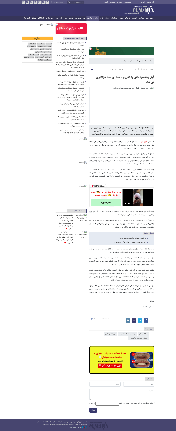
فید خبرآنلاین (47, 2)
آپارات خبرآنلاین (31, 2)
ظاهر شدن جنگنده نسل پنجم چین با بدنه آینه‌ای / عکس (71, 118)
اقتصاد (134, 18)
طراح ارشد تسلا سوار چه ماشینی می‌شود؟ (72, 50)
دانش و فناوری (92, 18)
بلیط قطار (48, 57)
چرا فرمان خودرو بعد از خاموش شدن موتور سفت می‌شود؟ (71, 124)
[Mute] (129, 203)
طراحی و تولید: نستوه (75, 427)
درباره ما (119, 2)
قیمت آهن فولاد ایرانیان (43, 52)
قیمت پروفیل (39, 57)
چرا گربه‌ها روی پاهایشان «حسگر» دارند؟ (70, 71)
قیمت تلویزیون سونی (44, 46)
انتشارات (41, 18)
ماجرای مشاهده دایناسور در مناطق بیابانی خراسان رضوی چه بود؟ (72, 131)
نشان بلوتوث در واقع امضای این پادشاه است (70, 44)
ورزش (107, 18)
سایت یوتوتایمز (29, 57)
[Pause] (125, 203)
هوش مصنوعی (80, 18)
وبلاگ (34, 18)
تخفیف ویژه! (106, 202)
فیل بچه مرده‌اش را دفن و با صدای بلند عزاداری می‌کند (125, 79)
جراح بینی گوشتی (45, 49)
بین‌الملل (114, 18)
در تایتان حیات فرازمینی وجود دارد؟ (132, 238)
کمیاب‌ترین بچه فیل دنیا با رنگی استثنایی (130, 242)
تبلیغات (112, 2)
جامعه (121, 18)
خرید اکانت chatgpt (44, 60)
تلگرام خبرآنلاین (43, 2)
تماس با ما (127, 2)
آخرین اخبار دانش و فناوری (74, 38)
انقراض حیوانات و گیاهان (139, 338)
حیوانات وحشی (110, 333)
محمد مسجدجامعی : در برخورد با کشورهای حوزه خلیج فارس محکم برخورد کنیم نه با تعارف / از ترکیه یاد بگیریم (64, 237)
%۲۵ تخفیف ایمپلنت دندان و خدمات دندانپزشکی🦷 (110, 355)
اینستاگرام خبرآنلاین (39, 2)
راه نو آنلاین (40, 43)
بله (27, 2)
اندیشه (71, 18)
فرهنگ (127, 18)
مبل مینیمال (31, 46)
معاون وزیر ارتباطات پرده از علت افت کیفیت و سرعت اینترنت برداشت (71, 111)
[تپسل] (90, 48)
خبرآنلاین (139, 10)
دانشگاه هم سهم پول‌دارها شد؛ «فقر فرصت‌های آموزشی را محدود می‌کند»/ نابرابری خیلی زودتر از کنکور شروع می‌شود (65, 222)
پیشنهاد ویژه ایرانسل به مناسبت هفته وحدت (71, 76)
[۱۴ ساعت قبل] (80, 218)
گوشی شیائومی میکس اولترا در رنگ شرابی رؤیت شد (71, 105)
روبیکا (23, 2)
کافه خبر (59, 18)
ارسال (93, 410)
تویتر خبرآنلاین (35, 2)
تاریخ (101, 18)
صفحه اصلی (149, 18)
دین (65, 18)
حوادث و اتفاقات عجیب (127, 333)
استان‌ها (27, 18)
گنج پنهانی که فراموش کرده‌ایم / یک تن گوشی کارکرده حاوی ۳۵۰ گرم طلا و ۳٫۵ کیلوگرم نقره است (70, 65)
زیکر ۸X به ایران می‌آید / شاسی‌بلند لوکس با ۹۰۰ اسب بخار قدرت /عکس (71, 83)
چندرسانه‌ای (50, 18)
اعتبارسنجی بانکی (46, 54)
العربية (143, 2)
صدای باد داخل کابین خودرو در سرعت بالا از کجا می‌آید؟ (70, 57)
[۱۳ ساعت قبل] (80, 235)
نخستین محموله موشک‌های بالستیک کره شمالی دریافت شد (71, 89)
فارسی (149, 2)
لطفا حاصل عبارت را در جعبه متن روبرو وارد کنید (136, 403)
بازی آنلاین (32, 43)
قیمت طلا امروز (33, 54)
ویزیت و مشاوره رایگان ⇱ (110, 365)
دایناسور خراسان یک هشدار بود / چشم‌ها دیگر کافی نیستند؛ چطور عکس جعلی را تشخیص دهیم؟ (70, 97)
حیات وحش (143, 333)
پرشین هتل (34, 49)
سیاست (141, 18)
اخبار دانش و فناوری (135, 61)
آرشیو (106, 2)
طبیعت (122, 61)
